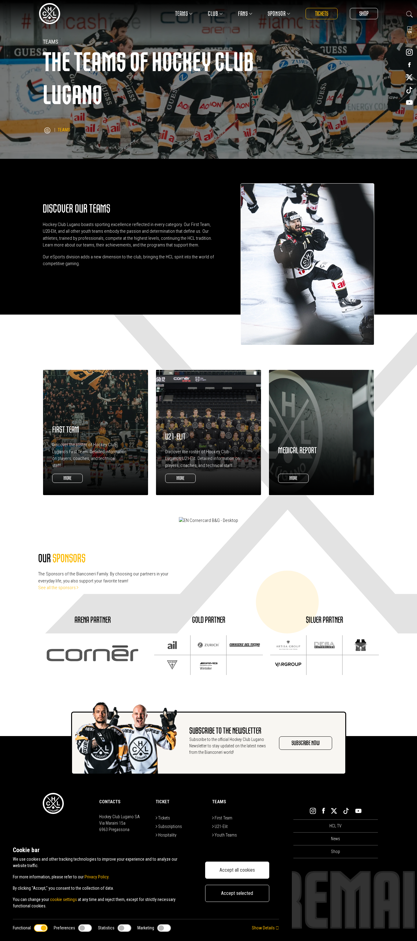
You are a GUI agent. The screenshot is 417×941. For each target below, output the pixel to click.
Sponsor (277, 13)
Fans (243, 13)
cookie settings (63, 899)
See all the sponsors (57, 587)
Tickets (321, 13)
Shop (363, 13)
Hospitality (166, 835)
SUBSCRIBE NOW (306, 743)
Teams (181, 13)
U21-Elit (221, 826)
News (335, 838)
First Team (223, 817)
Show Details (264, 927)
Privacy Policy (96, 876)
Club (213, 13)
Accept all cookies (237, 870)
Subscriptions (169, 826)
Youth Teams (225, 835)
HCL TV (335, 825)
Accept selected (237, 893)
